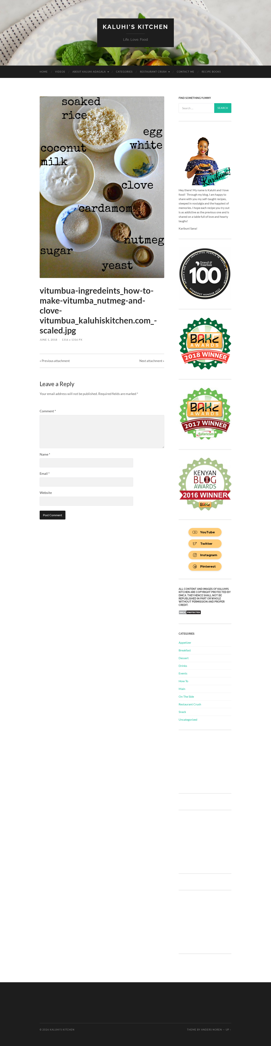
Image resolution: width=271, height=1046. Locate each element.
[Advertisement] (206, 761)
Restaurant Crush (153, 71)
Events (183, 673)
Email (45, 473)
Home (44, 71)
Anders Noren (211, 1029)
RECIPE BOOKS (211, 71)
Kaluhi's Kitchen (135, 26)
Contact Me (185, 71)
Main (182, 688)
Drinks (183, 665)
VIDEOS (60, 71)
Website (46, 493)
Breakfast (185, 650)
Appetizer (185, 642)
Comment (48, 411)
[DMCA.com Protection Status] (190, 613)
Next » (151, 361)
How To (183, 681)
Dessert (184, 658)
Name (45, 454)
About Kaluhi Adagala (89, 71)
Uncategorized (188, 719)
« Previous (55, 361)
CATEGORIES (124, 71)
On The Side (186, 696)
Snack (182, 711)
